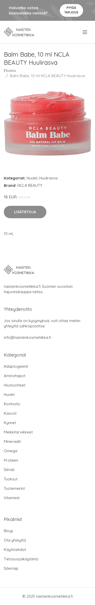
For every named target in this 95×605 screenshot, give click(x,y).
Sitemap (11, 568)
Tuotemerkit (14, 488)
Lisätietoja (25, 212)
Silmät (9, 469)
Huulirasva (48, 178)
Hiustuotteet (14, 385)
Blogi (8, 530)
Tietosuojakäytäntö (21, 559)
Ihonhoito (12, 403)
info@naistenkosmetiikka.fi (27, 337)
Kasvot (10, 413)
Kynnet (10, 422)
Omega (10, 450)
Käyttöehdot (15, 549)
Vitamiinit (12, 497)
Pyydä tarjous (71, 10)
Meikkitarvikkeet (18, 432)
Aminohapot (14, 375)
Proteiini (11, 460)
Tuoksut (10, 479)
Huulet (32, 178)
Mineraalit (12, 441)
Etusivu (10, 70)
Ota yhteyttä (15, 540)
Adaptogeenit (16, 366)
